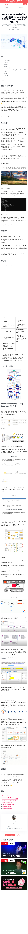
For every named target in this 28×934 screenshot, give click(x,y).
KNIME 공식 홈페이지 (7, 802)
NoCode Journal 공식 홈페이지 (9, 801)
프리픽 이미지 (5, 795)
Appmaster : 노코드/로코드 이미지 (10, 799)
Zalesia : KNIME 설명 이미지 (8, 804)
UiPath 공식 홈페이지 (7, 806)
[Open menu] (2, 4)
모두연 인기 (21, 7)
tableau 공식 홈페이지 (7, 808)
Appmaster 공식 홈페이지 (8, 797)
